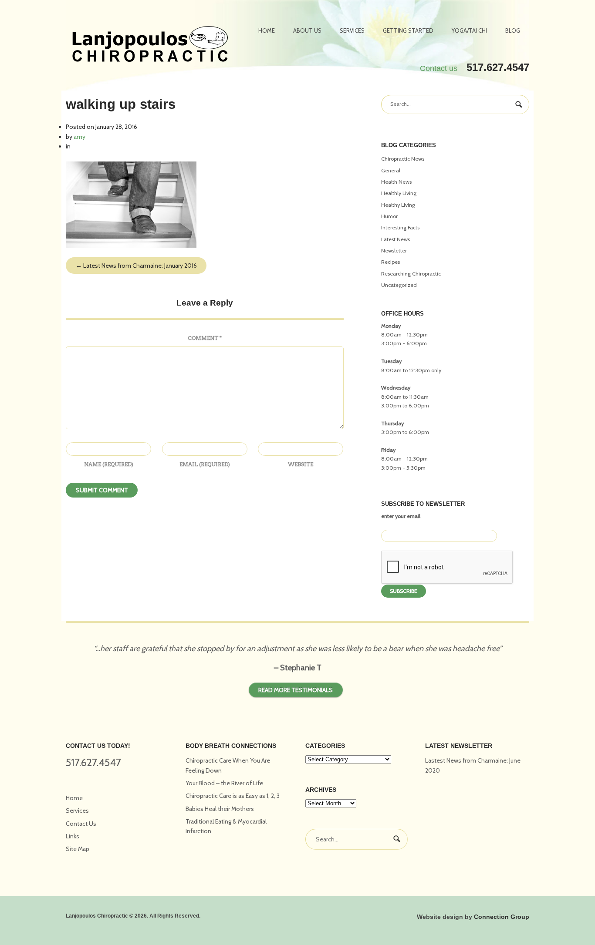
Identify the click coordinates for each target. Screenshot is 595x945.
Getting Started (408, 30)
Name (108, 464)
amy (79, 137)
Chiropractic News (402, 158)
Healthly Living (398, 193)
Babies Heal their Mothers (220, 809)
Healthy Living (398, 205)
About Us (307, 30)
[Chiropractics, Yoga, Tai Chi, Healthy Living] (150, 45)
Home (266, 30)
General (390, 170)
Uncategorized (399, 285)
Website (300, 464)
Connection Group (501, 916)
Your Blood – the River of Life (224, 783)
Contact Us (81, 823)
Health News (396, 181)
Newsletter (394, 250)
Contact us (438, 68)
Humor (389, 216)
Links (72, 836)
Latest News (395, 239)
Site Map (77, 849)
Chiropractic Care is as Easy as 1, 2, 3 (233, 796)
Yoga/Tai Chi (469, 30)
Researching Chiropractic (411, 273)
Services (352, 30)
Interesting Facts (400, 227)
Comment (205, 338)
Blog (512, 30)
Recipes (390, 262)
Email (204, 464)
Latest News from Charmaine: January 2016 (136, 265)
